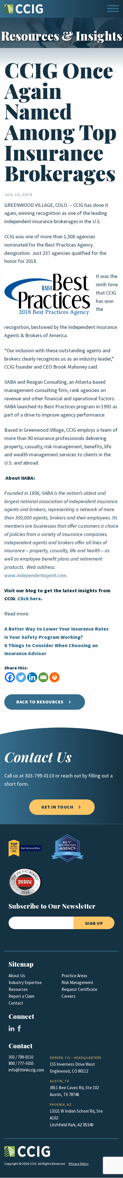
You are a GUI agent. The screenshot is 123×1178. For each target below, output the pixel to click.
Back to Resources (40, 702)
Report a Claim (21, 996)
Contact (16, 1003)
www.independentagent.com (35, 575)
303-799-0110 (39, 775)
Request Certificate (79, 989)
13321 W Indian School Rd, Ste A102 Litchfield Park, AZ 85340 (76, 1118)
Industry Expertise (25, 982)
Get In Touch (57, 807)
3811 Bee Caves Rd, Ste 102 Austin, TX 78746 (74, 1091)
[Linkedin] (32, 677)
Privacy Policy (79, 1163)
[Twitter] (21, 677)
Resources (18, 989)
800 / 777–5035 (21, 1063)
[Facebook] (10, 677)
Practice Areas (74, 976)
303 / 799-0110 (21, 1057)
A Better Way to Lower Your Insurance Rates (56, 628)
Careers (68, 996)
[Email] (43, 677)
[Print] (54, 677)
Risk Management (77, 982)
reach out (71, 775)
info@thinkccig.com (26, 1070)
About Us (17, 976)
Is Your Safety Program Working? (43, 637)
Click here (29, 598)
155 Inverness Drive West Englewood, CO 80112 (72, 1067)
